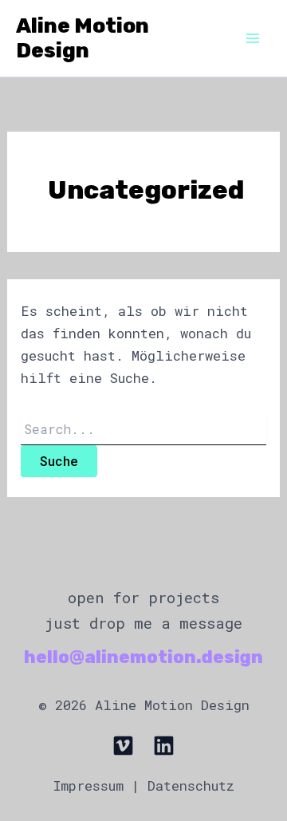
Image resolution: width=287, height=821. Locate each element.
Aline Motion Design (82, 38)
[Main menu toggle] (253, 38)
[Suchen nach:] (143, 429)
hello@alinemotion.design (143, 657)
